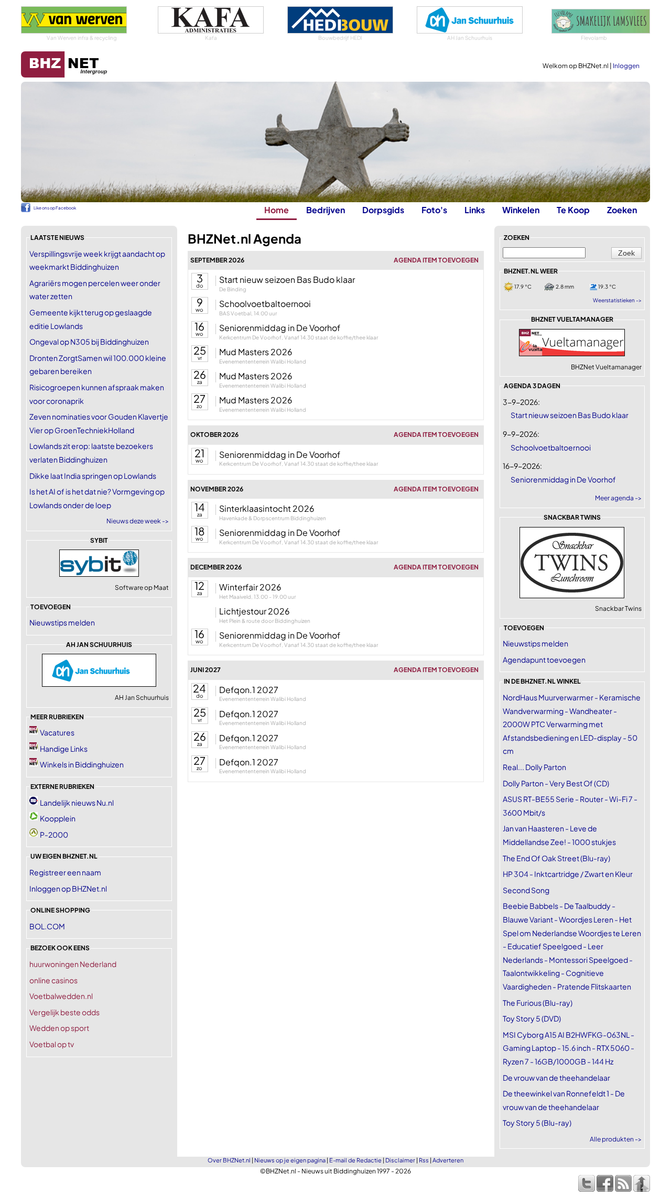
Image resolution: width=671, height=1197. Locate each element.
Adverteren (447, 1160)
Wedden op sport (59, 1028)
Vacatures (57, 732)
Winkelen (520, 209)
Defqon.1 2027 (248, 689)
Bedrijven (325, 209)
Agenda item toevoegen (436, 260)
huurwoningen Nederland (72, 964)
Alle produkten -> (616, 1139)
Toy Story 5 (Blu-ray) (537, 1122)
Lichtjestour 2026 (254, 611)
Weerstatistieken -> (617, 300)
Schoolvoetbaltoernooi (265, 303)
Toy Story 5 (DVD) (532, 1018)
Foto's (434, 209)
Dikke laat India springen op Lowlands (92, 475)
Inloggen (626, 66)
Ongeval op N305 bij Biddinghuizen (89, 341)
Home (276, 209)
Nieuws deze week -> (137, 521)
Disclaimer (400, 1160)
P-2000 (54, 834)
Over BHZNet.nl (229, 1160)
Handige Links (64, 748)
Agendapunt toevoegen (544, 659)
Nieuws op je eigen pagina (290, 1160)
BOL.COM (47, 926)
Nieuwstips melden (62, 622)
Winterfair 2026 (250, 586)
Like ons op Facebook (55, 208)
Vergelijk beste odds (64, 1012)
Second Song (526, 890)
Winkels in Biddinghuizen (82, 764)
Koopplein (57, 818)
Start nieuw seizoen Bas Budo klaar (287, 279)
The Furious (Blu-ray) (537, 1002)
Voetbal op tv (51, 1044)
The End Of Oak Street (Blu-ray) (556, 858)
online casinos (53, 980)
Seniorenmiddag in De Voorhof (279, 327)
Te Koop (573, 209)
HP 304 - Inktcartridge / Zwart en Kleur (568, 873)
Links (474, 209)
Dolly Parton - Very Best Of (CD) (556, 783)
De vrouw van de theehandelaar (556, 1077)
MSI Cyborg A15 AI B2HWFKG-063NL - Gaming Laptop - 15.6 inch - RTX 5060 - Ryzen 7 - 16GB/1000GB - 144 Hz (568, 1048)
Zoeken (622, 209)
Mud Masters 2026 (256, 351)
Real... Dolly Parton (534, 767)
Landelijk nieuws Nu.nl (77, 802)
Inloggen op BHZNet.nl (68, 888)
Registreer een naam (65, 872)
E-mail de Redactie (355, 1160)
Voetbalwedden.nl (61, 996)
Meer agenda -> (618, 498)
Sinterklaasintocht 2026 (267, 508)
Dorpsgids (383, 209)
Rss (424, 1160)
